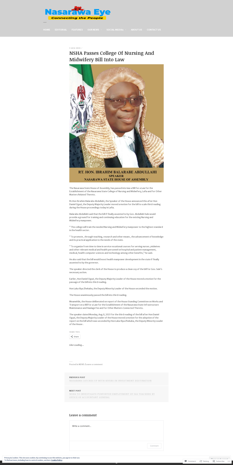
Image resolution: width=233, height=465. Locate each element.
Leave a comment (94, 364)
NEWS (81, 364)
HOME (46, 29)
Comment (154, 446)
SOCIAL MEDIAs (115, 29)
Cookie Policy (56, 460)
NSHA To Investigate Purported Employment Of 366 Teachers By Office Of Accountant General (112, 394)
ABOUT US (136, 29)
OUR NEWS (93, 29)
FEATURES (77, 29)
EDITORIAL (61, 29)
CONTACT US (154, 29)
